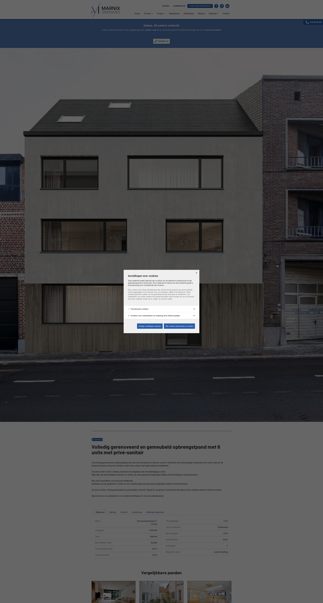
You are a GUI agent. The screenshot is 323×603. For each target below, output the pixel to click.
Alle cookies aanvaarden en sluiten (179, 326)
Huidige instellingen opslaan (150, 326)
